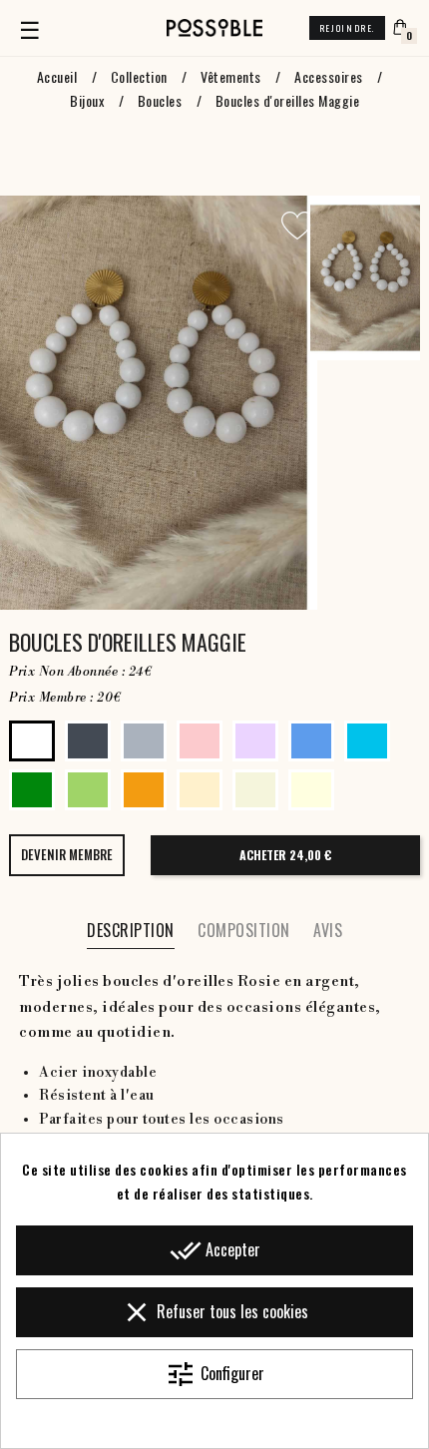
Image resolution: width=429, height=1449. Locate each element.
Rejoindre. (347, 28)
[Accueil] (214, 28)
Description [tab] (131, 930)
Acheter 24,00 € (285, 854)
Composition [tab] (244, 930)
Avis (327, 930)
